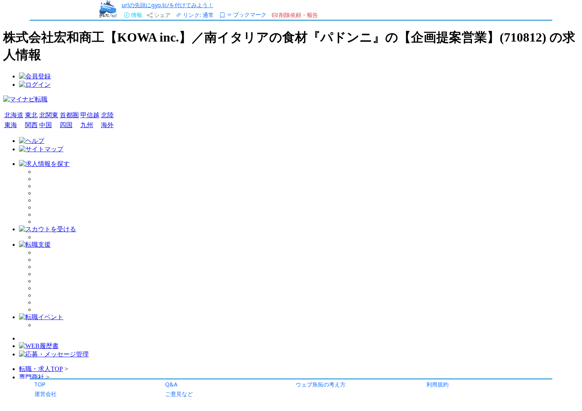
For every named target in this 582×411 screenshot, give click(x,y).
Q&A (171, 384)
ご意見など (179, 394)
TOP (40, 384)
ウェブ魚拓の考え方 (321, 384)
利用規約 (437, 384)
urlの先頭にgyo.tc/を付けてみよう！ (167, 5)
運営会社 (45, 394)
